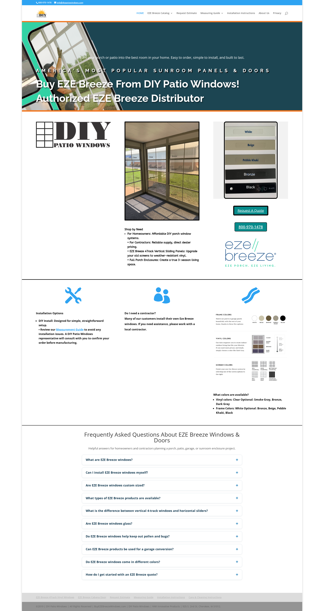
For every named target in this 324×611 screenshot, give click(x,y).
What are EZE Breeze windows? (109, 460)
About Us (264, 13)
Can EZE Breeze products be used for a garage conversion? (130, 549)
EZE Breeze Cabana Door (92, 597)
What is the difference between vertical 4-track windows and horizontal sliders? (147, 511)
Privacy (277, 13)
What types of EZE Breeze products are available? (123, 498)
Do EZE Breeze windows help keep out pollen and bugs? (128, 536)
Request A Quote (251, 210)
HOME (140, 13)
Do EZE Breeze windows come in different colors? (123, 562)
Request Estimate (187, 13)
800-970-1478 (251, 226)
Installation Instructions (241, 13)
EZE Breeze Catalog (158, 13)
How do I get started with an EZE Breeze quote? (122, 574)
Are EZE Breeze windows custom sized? (115, 485)
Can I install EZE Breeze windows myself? (117, 472)
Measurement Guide (70, 329)
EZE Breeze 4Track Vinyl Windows (55, 597)
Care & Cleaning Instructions (205, 597)
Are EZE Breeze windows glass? (109, 523)
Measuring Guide (210, 13)
